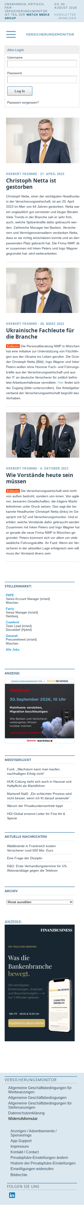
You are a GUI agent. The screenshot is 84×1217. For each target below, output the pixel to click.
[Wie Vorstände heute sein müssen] (43, 435)
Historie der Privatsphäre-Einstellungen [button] (43, 1163)
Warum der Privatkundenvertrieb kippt (35, 806)
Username (15, 57)
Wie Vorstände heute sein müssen (39, 478)
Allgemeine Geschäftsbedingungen (37, 1098)
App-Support (21, 1141)
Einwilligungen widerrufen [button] (32, 1169)
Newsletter (65, 14)
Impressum (19, 1146)
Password (14, 73)
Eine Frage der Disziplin (24, 858)
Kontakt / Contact (24, 1152)
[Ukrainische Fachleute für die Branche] (43, 290)
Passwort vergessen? (23, 102)
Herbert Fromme (21, 174)
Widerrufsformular (23, 1119)
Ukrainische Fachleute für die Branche (40, 333)
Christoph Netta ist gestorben (31, 183)
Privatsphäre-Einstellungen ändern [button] (39, 1158)
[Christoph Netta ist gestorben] (43, 140)
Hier (61, 382)
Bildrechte (18, 1175)
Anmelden (67, 18)
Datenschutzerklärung (26, 1113)
